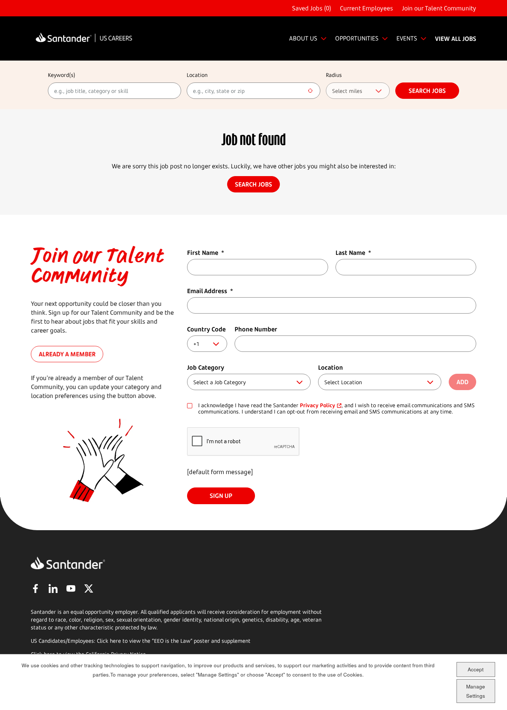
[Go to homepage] (84, 38)
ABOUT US (303, 38)
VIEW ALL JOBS (455, 39)
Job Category (205, 367)
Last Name (353, 253)
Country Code (206, 329)
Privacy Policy (317, 405)
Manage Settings (475, 691)
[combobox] (253, 90)
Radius (334, 74)
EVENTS (406, 38)
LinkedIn (53, 588)
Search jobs (427, 91)
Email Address (210, 291)
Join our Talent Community (439, 8)
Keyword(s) (61, 74)
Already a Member (67, 354)
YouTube (70, 588)
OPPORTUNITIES (357, 38)
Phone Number (256, 329)
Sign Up (221, 496)
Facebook (35, 588)
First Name (205, 253)
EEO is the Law (172, 640)
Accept (476, 669)
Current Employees (366, 8)
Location (197, 74)
